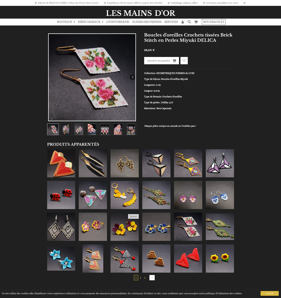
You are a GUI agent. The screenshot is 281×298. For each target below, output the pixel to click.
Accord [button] (269, 293)
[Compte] (182, 22)
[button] (53, 129)
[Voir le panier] (196, 22)
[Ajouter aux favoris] (184, 60)
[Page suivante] (152, 277)
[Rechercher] (189, 22)
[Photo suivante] (132, 77)
